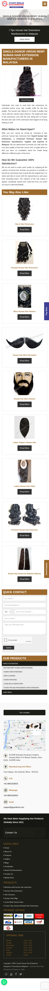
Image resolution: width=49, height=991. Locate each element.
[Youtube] (11, 974)
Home (6, 848)
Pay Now (46, 311)
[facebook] (16, 974)
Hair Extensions (10, 664)
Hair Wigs (7, 692)
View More (25, 39)
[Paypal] (18, 916)
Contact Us (11, 832)
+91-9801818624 (11, 784)
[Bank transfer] (29, 916)
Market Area (9, 878)
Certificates (8, 866)
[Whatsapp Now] (4, 982)
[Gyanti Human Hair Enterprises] (24, 735)
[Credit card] (29, 922)
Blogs (6, 863)
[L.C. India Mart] (8, 927)
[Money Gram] (18, 922)
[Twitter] (20, 974)
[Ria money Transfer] (8, 922)
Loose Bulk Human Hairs (13, 684)
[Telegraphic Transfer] (39, 916)
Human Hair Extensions (13, 672)
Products (7, 855)
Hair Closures (9, 676)
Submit (8, 648)
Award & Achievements (13, 870)
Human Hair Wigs (10, 680)
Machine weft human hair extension (18, 668)
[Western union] (8, 916)
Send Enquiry (46, 569)
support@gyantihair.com (14, 807)
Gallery (7, 859)
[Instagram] (6, 974)
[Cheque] (39, 922)
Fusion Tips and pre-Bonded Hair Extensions (21, 688)
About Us (7, 852)
